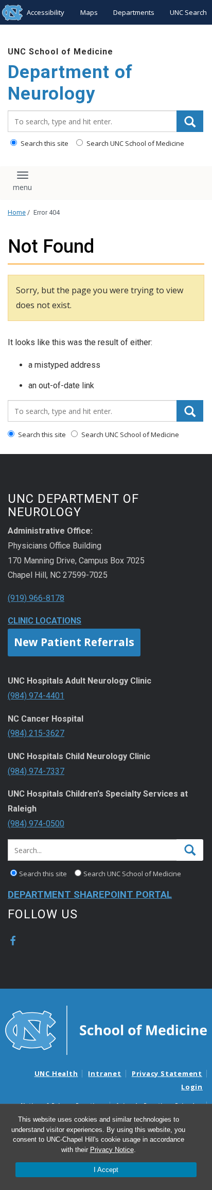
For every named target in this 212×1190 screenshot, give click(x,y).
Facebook (13, 941)
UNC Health (56, 1073)
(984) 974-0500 (36, 823)
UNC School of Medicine (60, 51)
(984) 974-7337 (36, 771)
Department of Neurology (70, 83)
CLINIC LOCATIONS (44, 621)
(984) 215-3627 (36, 733)
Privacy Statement (167, 1073)
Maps (89, 12)
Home (17, 212)
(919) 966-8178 (36, 598)
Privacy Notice (112, 1150)
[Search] (189, 121)
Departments (133, 12)
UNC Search (188, 12)
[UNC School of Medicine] (106, 1029)
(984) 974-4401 (36, 696)
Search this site (43, 143)
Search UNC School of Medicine (134, 143)
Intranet (104, 1073)
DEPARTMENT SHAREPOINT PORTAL (90, 894)
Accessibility (45, 12)
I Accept (106, 1170)
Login (192, 1086)
